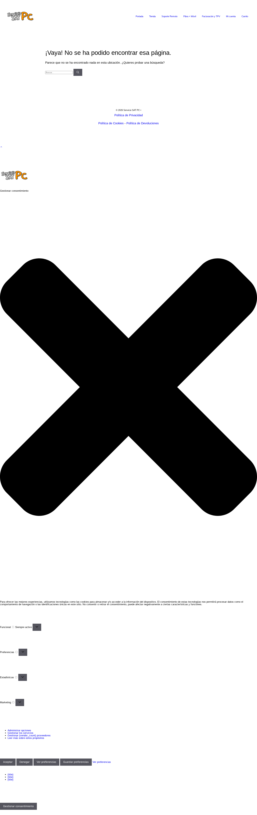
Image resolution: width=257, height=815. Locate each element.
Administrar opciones (19, 730)
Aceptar (7, 761)
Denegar (24, 761)
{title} (10, 774)
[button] (1, 146)
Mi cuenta (231, 16)
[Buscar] (77, 72)
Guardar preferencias (76, 761)
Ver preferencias (46, 761)
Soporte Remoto (169, 16)
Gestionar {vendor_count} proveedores (29, 735)
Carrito (245, 16)
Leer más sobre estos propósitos (26, 738)
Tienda (152, 16)
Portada (139, 16)
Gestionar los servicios (20, 733)
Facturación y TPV (211, 16)
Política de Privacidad (128, 115)
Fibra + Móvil (189, 16)
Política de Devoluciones (142, 123)
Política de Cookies (111, 123)
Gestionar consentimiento (18, 806)
